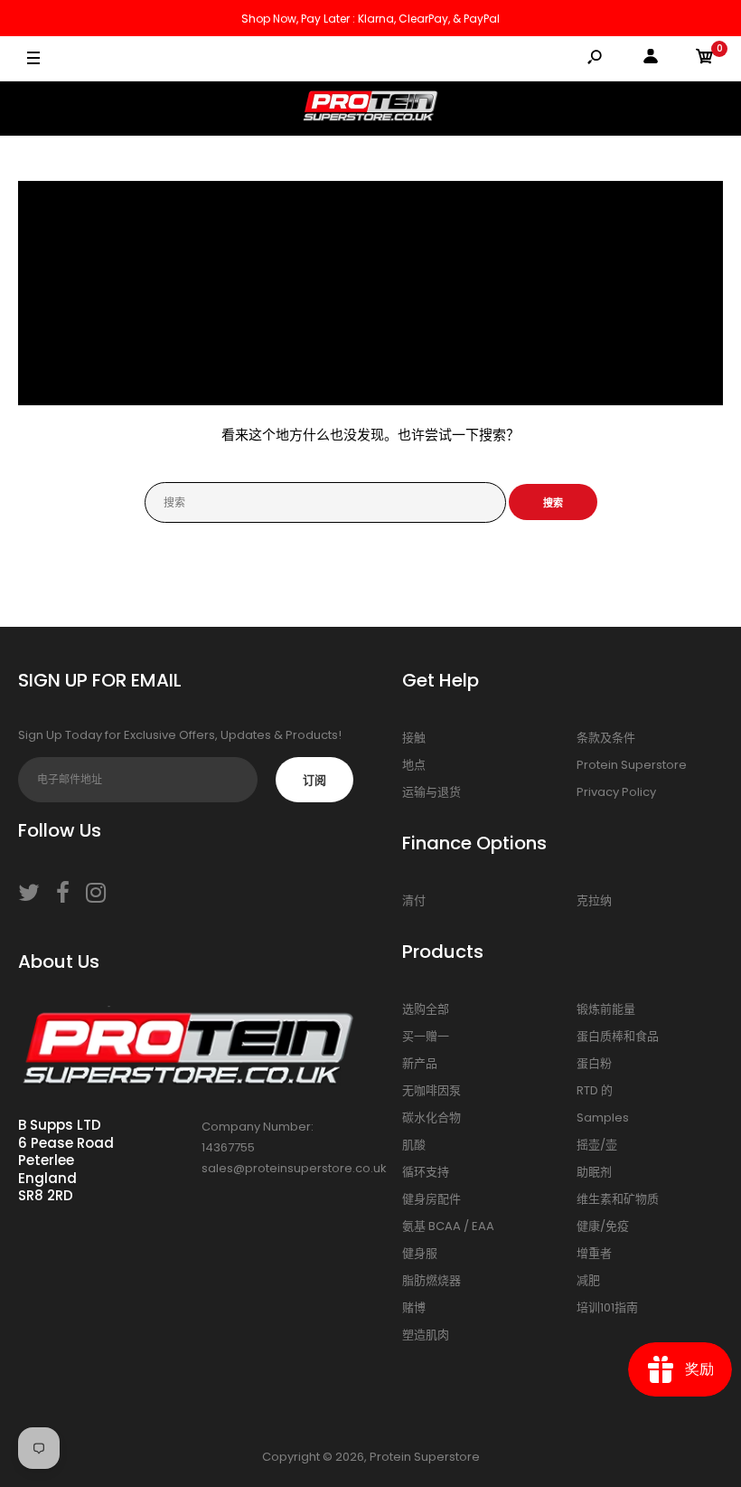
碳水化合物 (431, 1117)
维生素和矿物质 (618, 1199)
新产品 (419, 1063)
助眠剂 (594, 1171)
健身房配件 (431, 1199)
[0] (705, 59)
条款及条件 (606, 737)
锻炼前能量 (606, 1009)
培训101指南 (607, 1307)
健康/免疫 (603, 1226)
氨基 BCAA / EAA (448, 1226)
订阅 (314, 780)
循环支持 (425, 1171)
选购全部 (425, 1009)
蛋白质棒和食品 (618, 1036)
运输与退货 (431, 791)
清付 (414, 900)
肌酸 (414, 1144)
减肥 (588, 1280)
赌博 (414, 1307)
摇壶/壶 (597, 1144)
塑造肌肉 (425, 1334)
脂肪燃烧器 (431, 1280)
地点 (414, 764)
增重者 (594, 1253)
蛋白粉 (594, 1063)
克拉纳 (594, 900)
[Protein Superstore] (370, 108)
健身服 (419, 1253)
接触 (414, 737)
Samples (603, 1117)
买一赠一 (425, 1036)
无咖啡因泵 (431, 1090)
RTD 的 (595, 1090)
